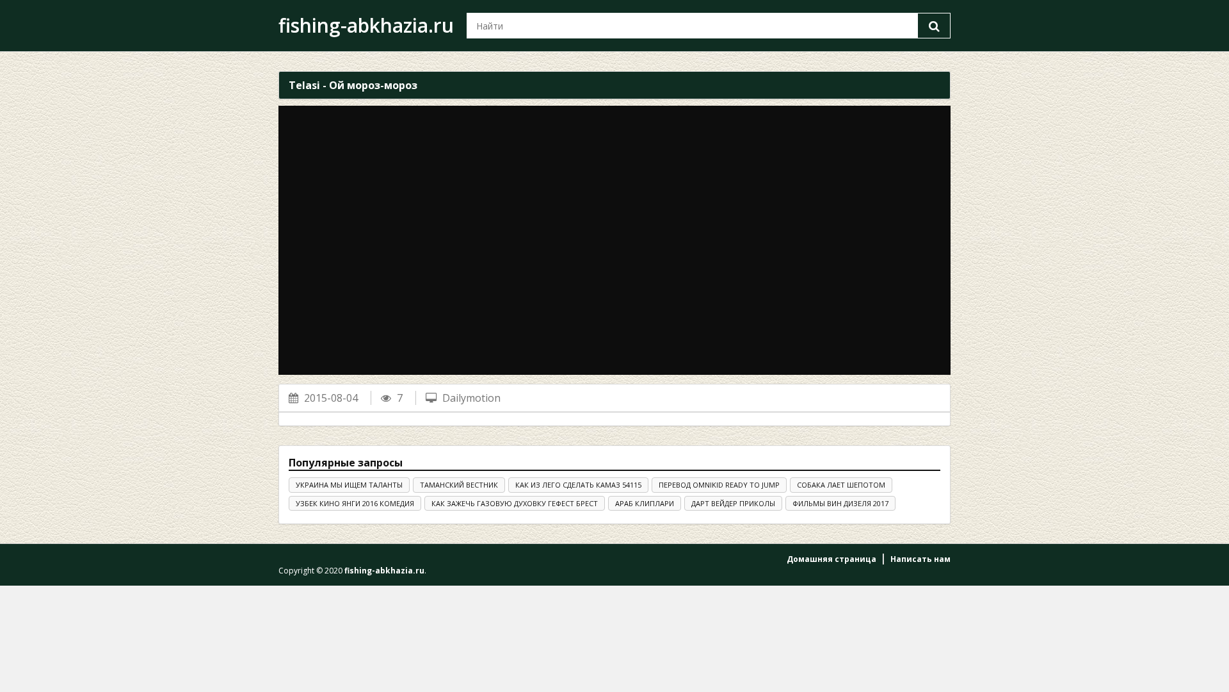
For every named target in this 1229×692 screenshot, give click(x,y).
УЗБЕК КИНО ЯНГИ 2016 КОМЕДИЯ (355, 503)
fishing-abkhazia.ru (366, 25)
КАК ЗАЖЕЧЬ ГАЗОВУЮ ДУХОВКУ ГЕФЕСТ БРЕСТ (514, 503)
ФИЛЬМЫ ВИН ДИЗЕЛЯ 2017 (840, 503)
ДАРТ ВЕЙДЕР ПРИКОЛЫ (733, 503)
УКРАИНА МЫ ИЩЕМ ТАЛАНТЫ (349, 485)
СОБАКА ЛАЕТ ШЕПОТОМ (841, 485)
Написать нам (920, 559)
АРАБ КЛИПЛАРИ (644, 503)
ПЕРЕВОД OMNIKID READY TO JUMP (719, 485)
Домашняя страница (831, 559)
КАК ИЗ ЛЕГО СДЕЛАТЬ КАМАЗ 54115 (578, 485)
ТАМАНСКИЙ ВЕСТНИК (459, 485)
